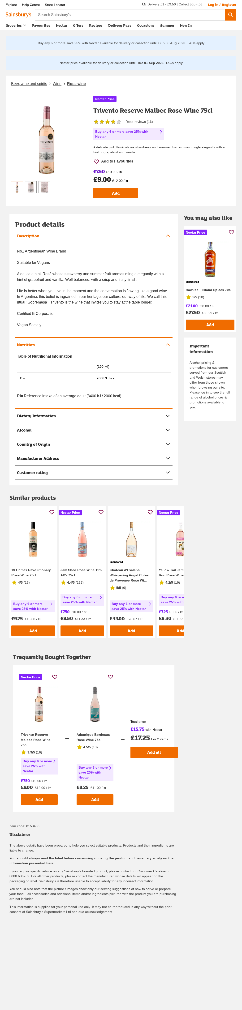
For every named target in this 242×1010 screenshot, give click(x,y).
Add (116, 193)
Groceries (14, 25)
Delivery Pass (119, 26)
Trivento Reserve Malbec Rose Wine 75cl (36, 740)
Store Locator (55, 5)
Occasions (146, 25)
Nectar (61, 25)
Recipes (96, 25)
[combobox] (130, 15)
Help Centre (31, 5)
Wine (57, 84)
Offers (78, 25)
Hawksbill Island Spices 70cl (209, 290)
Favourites (41, 25)
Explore (11, 5)
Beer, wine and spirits (29, 84)
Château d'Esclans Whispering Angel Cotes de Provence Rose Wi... (129, 575)
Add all (154, 752)
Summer (167, 25)
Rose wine (76, 84)
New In (186, 25)
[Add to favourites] (52, 512)
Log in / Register (222, 4)
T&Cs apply (195, 43)
